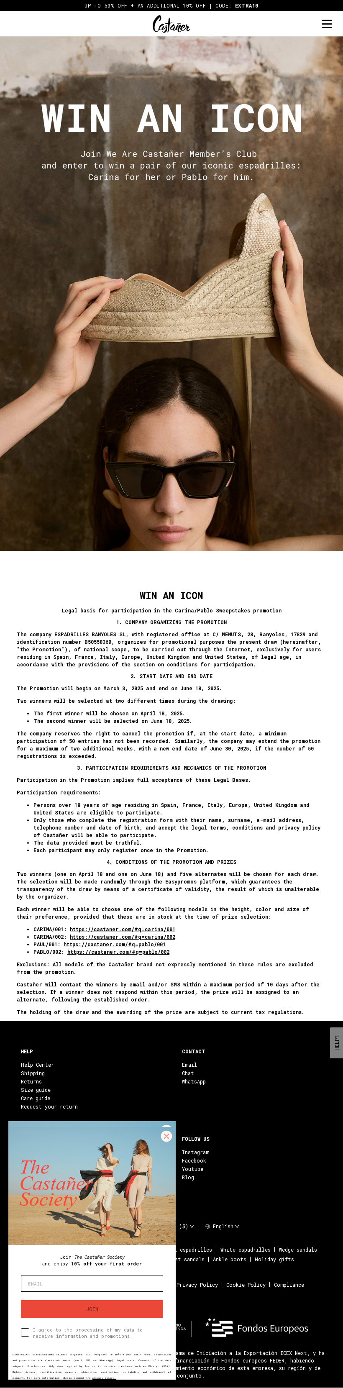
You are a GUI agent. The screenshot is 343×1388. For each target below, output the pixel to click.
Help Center (37, 1064)
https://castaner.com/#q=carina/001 (122, 929)
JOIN (92, 1309)
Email (189, 1064)
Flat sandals (187, 1259)
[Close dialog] (166, 1136)
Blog (188, 1177)
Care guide (35, 1098)
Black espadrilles (187, 1249)
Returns (31, 1081)
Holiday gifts (274, 1259)
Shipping (33, 1073)
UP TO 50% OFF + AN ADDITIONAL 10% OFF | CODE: (171, 5)
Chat (188, 1073)
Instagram (195, 1152)
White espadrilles (245, 1249)
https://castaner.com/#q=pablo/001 (115, 944)
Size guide (36, 1089)
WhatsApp (194, 1081)
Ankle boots (229, 1259)
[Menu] (326, 24)
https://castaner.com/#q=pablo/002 (118, 951)
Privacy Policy (197, 1284)
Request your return (49, 1106)
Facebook (194, 1160)
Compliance (289, 1284)
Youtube (192, 1168)
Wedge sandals (298, 1249)
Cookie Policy (246, 1284)
